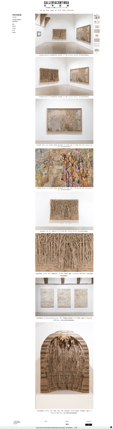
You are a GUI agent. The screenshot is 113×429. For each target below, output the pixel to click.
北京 (52, 7)
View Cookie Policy (69, 427)
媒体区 (13, 30)
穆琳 (54, 7)
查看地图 (14, 26)
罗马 (60, 7)
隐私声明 (15, 423)
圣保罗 (63, 7)
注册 (89, 424)
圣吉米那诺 (48, 7)
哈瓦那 (57, 7)
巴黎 (66, 7)
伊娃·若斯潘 (16, 14)
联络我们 (14, 32)
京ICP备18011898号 (17, 422)
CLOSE (76, 427)
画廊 (13, 24)
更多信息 (14, 28)
